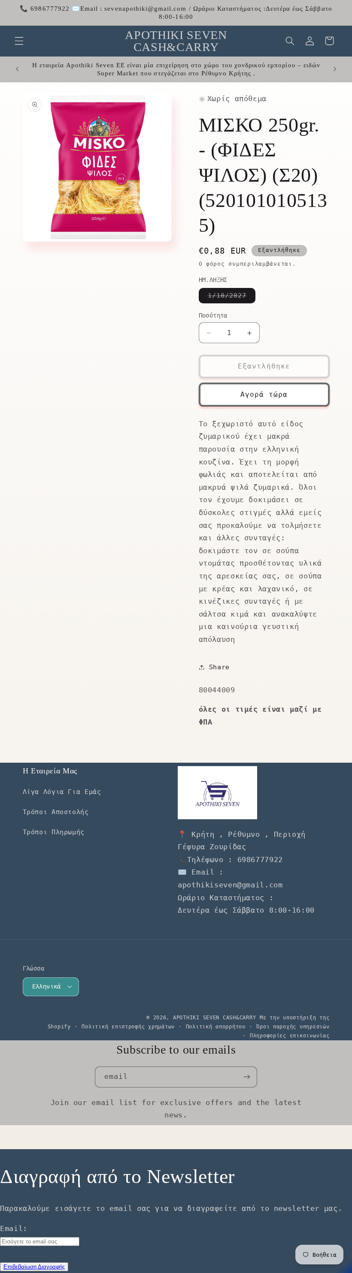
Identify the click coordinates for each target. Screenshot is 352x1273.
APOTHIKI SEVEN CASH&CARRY (214, 1018)
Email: (13, 1228)
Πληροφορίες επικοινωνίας (290, 1036)
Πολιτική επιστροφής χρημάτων (128, 1027)
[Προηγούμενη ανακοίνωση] (17, 69)
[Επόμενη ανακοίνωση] (334, 69)
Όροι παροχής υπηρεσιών (292, 1027)
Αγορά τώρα (264, 394)
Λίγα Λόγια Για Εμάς (62, 791)
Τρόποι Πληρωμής (54, 832)
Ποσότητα (213, 315)
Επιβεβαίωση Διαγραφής (34, 1267)
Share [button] (219, 667)
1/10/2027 (231, 297)
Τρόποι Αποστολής (56, 811)
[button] (19, 41)
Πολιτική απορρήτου (216, 1027)
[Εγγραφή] (247, 1076)
